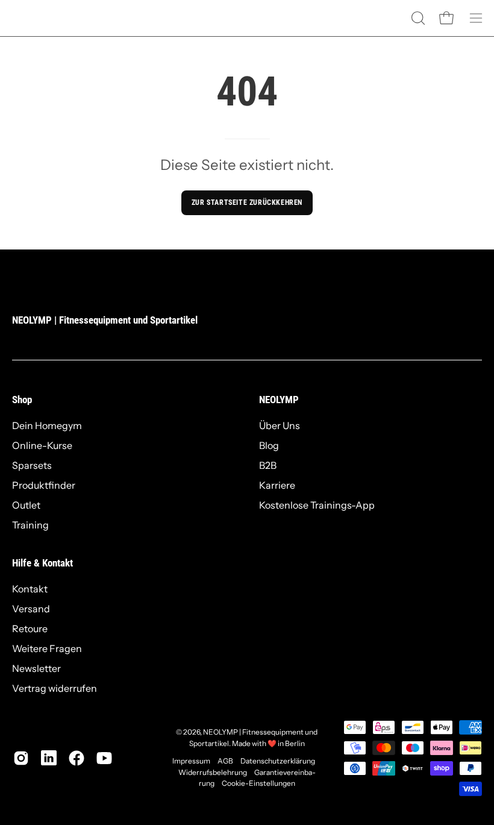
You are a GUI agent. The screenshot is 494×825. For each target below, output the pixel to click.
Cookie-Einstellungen (258, 783)
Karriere (277, 485)
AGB (225, 760)
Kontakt (30, 589)
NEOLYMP (279, 400)
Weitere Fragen (47, 648)
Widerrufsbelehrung (212, 772)
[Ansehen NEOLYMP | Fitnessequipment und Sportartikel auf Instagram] (21, 758)
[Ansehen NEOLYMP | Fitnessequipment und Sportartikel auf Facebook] (76, 758)
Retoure (30, 629)
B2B (268, 465)
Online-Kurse (42, 445)
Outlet (26, 505)
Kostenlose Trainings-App (317, 505)
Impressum (191, 760)
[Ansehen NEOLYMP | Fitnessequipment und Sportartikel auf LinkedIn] (49, 758)
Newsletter (36, 668)
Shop (22, 400)
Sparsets (32, 465)
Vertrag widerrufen (54, 688)
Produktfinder (43, 485)
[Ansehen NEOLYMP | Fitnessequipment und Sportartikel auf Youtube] (104, 758)
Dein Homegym (47, 425)
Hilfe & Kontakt (42, 563)
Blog (269, 445)
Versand (31, 609)
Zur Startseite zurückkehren (247, 202)
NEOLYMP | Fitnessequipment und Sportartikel (105, 320)
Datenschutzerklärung (277, 760)
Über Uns (279, 425)
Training (30, 525)
